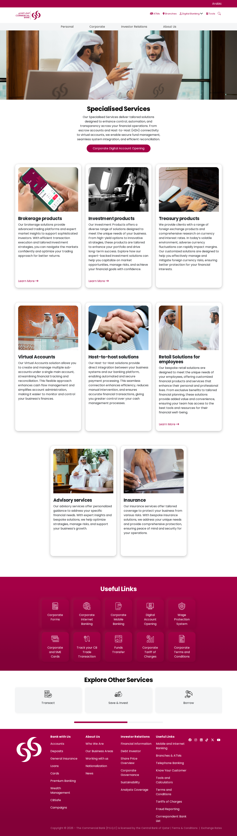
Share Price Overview (129, 760)
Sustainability (130, 782)
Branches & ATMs (168, 755)
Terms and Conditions (164, 792)
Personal (67, 26)
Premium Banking (63, 781)
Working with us (97, 758)
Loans (54, 766)
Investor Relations (134, 26)
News (89, 773)
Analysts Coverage (134, 790)
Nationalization (96, 766)
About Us (169, 26)
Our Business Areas (99, 751)
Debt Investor (131, 751)
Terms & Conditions (185, 828)
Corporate (97, 26)
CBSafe (55, 800)
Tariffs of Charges (169, 801)
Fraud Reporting (167, 809)
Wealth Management (60, 790)
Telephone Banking (170, 763)
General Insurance (63, 758)
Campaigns (58, 807)
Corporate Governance (130, 772)
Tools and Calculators (164, 780)
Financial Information (136, 744)
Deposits (56, 751)
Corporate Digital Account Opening (118, 148)
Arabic (217, 3)
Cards (54, 773)
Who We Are (95, 744)
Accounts (57, 744)
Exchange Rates (211, 828)
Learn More (26, 281)
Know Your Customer (171, 770)
